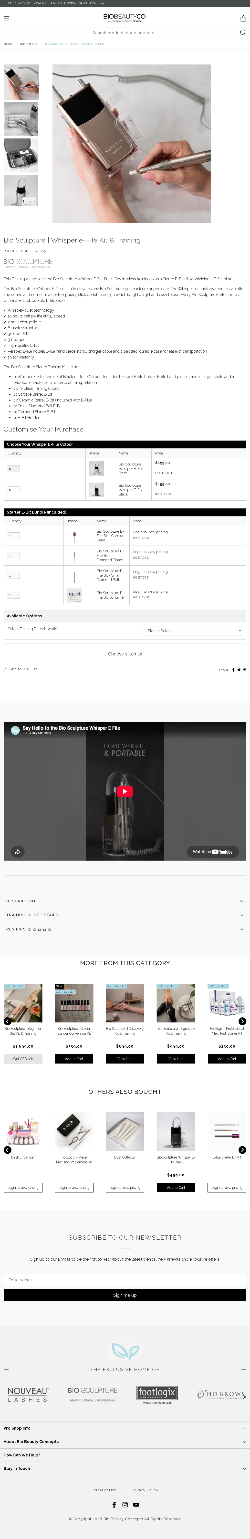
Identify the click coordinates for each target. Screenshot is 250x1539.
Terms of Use (104, 1490)
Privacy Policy (145, 1490)
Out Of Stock (23, 1059)
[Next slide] (242, 1021)
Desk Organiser (23, 1157)
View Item (125, 1059)
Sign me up (125, 1295)
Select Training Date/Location (34, 629)
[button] (21, 80)
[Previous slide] (7, 1021)
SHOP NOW (88, 3)
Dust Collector (124, 1157)
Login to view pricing (150, 532)
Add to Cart (74, 1059)
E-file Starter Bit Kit (227, 1157)
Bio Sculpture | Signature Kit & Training (41, 1519)
